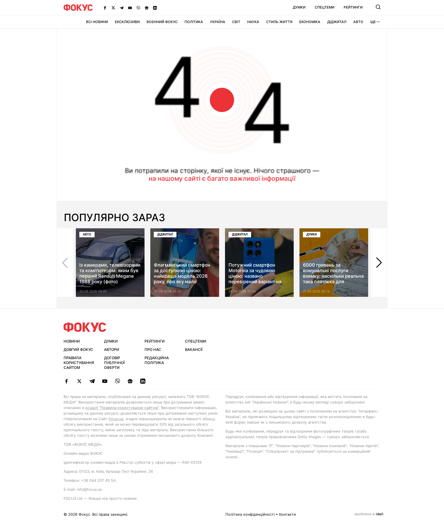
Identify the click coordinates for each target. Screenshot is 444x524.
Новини (72, 341)
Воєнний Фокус (162, 22)
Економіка (309, 22)
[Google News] (146, 8)
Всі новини (97, 22)
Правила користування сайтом (79, 362)
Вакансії (193, 349)
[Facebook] (105, 8)
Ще (373, 22)
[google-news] (130, 381)
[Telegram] (121, 8)
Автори (111, 349)
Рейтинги (353, 7)
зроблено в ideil (369, 514)
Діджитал (336, 22)
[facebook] (66, 381)
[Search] (378, 7)
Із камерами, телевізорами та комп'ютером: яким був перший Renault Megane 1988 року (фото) (109, 273)
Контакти (287, 514)
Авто (358, 22)
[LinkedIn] (155, 8)
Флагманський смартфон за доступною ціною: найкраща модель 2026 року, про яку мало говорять (182, 276)
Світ (236, 22)
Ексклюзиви (127, 22)
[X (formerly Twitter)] (113, 8)
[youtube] (104, 381)
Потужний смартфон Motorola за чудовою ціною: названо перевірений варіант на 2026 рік (254, 276)
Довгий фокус (78, 349)
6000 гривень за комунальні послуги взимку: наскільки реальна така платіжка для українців (333, 276)
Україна (217, 22)
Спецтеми (324, 7)
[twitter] (79, 381)
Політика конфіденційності (250, 514)
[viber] (117, 381)
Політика (194, 22)
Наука (253, 22)
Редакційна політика (157, 360)
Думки (299, 7)
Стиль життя (279, 22)
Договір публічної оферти (114, 362)
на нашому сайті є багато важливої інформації (222, 178)
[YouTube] (130, 8)
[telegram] (92, 381)
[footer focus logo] (85, 327)
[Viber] (138, 8)
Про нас (153, 349)
